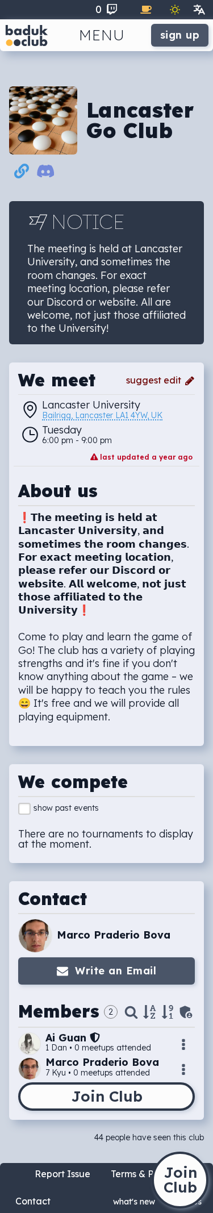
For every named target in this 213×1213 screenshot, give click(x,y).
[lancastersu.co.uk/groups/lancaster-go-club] (21, 173)
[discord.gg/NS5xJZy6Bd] (45, 173)
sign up (180, 34)
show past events (66, 808)
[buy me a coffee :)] (146, 9)
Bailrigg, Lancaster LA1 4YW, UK (102, 415)
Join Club (107, 1096)
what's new (134, 1202)
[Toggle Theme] (175, 9)
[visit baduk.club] (27, 35)
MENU (102, 35)
